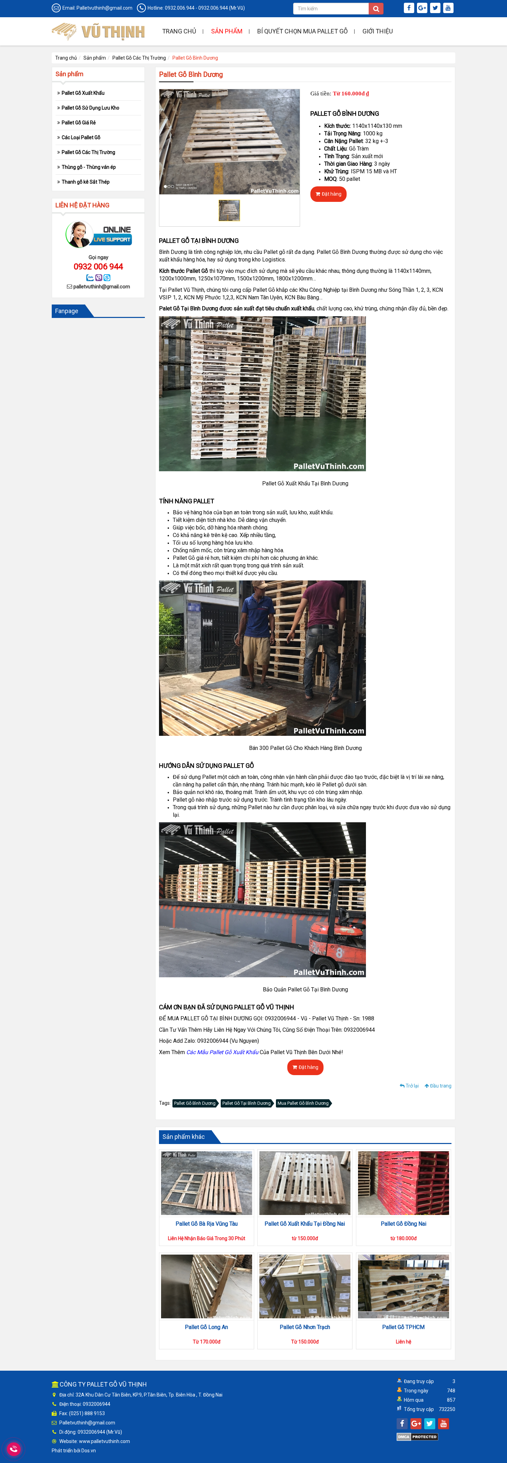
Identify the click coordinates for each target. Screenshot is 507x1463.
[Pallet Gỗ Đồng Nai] (403, 1183)
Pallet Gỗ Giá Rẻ (79, 122)
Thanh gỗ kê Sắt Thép (86, 182)
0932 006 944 (98, 266)
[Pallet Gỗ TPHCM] (403, 1286)
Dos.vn (88, 1450)
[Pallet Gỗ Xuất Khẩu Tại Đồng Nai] (304, 1183)
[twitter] (436, 8)
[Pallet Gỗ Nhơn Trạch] (304, 1286)
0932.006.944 (180, 8)
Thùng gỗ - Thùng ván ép (89, 167)
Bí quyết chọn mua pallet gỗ (302, 31)
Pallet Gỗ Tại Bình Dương (246, 1103)
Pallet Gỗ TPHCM (403, 1327)
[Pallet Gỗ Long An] (206, 1286)
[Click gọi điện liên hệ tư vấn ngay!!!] (14, 1449)
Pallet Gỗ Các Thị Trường (139, 58)
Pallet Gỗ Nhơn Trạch (305, 1327)
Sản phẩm (226, 31)
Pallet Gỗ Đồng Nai (403, 1223)
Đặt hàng (331, 194)
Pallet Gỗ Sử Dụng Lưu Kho (90, 108)
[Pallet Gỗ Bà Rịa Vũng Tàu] (206, 1183)
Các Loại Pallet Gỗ (81, 137)
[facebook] (410, 8)
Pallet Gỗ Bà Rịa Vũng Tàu (207, 1223)
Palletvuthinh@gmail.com (104, 8)
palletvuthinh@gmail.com (101, 287)
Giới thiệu (377, 31)
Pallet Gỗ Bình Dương (195, 1103)
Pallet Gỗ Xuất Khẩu (83, 93)
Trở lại (412, 1086)
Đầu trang (440, 1086)
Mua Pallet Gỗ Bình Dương (303, 1103)
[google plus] (423, 8)
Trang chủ (179, 31)
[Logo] (98, 30)
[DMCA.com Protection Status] (417, 1436)
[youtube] (449, 8)
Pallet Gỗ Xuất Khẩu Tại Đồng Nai (305, 1223)
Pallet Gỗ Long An (206, 1327)
